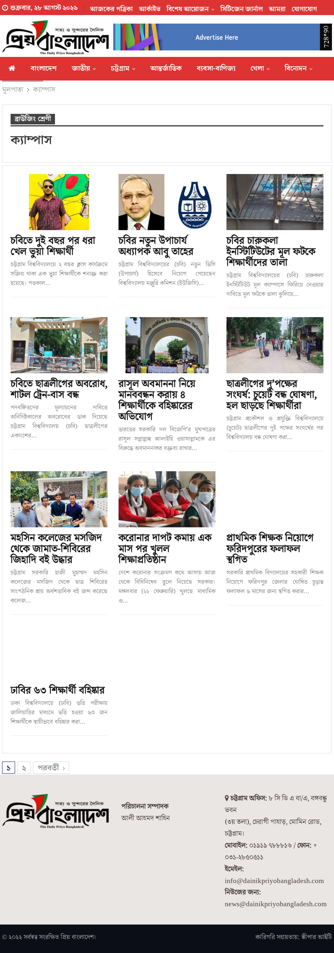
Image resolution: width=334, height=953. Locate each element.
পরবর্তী (49, 768)
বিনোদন (296, 68)
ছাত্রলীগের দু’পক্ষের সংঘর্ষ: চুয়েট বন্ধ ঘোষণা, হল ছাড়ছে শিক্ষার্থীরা (271, 395)
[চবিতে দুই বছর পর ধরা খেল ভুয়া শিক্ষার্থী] (59, 202)
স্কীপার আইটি (316, 937)
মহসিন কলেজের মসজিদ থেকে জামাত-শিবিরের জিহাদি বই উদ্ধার (56, 549)
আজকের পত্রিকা (111, 9)
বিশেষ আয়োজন (188, 9)
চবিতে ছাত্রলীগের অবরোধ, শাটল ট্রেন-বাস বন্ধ (59, 389)
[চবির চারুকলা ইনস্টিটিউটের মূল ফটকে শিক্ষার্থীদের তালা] (274, 202)
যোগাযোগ (304, 9)
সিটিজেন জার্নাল (241, 9)
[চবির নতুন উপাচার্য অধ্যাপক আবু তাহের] (167, 202)
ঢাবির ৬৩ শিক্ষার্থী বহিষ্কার (58, 690)
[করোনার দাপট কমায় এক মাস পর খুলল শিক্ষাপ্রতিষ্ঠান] (167, 499)
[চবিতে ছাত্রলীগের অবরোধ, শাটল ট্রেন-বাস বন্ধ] (59, 345)
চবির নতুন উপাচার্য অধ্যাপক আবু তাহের (156, 246)
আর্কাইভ (149, 9)
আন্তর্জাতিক (166, 68)
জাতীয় (81, 68)
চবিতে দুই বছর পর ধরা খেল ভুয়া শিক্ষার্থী (53, 246)
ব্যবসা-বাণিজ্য (216, 68)
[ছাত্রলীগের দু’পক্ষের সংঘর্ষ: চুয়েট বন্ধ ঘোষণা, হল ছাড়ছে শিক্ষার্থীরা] (274, 345)
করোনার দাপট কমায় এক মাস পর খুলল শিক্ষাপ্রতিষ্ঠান (165, 549)
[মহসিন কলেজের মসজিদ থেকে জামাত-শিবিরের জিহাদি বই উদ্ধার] (59, 499)
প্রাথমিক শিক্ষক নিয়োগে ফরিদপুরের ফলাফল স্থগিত (270, 549)
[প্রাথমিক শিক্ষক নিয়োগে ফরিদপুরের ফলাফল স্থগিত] (274, 499)
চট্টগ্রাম (120, 68)
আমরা (277, 9)
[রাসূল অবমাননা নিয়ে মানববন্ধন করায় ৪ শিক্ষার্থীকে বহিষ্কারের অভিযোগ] (167, 345)
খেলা (257, 68)
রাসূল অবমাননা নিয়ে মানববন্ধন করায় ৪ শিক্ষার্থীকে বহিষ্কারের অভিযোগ (157, 400)
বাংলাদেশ (44, 68)
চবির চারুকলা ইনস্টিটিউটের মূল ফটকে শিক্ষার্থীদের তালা (270, 252)
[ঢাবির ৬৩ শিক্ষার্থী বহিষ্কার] (59, 652)
